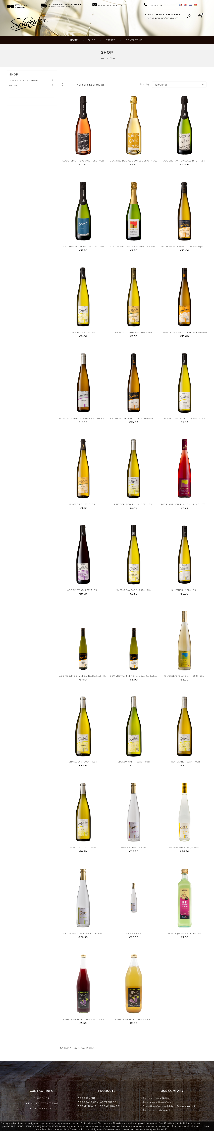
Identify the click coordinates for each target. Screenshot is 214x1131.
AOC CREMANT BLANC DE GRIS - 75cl (83, 246)
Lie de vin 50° (133, 933)
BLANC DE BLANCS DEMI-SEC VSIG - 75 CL (133, 160)
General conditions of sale (157, 1102)
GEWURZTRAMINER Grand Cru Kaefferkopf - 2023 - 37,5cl (133, 676)
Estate (110, 40)
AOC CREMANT (86, 1098)
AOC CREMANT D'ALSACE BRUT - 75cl (184, 160)
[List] (69, 84)
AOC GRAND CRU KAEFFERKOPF (97, 1102)
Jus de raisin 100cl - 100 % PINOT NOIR (83, 1019)
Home (74, 40)
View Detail (83, 171)
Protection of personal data (158, 1106)
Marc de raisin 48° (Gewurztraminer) (83, 933)
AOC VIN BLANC (87, 1106)
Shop (91, 40)
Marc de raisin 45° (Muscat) (184, 847)
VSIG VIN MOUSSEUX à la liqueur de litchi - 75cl (133, 246)
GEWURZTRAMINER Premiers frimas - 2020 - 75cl (83, 418)
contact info (42, 1091)
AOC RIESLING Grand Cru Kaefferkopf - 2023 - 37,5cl (83, 676)
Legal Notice (162, 1098)
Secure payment (186, 1106)
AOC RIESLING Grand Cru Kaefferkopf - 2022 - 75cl (184, 246)
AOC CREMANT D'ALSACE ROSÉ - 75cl (83, 160)
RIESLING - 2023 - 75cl (83, 332)
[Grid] (62, 84)
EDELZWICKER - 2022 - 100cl (134, 761)
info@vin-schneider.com (41, 1108)
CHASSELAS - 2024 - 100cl (83, 761)
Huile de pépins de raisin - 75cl (184, 933)
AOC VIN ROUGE (109, 1106)
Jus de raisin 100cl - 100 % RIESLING (133, 1019)
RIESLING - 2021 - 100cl (83, 847)
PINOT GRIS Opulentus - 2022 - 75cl (133, 504)
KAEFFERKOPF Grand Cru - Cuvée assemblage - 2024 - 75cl (133, 418)
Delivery (147, 1098)
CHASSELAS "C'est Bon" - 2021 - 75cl (184, 676)
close (206, 1126)
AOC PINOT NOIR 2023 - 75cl (83, 590)
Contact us (134, 40)
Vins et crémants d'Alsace (23, 80)
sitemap (163, 1110)
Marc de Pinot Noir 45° (133, 847)
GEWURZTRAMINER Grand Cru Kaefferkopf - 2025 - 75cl (184, 332)
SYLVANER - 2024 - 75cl (184, 590)
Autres (13, 85)
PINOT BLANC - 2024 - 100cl (184, 761)
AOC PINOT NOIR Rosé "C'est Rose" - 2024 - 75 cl (184, 504)
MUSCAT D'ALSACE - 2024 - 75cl (133, 590)
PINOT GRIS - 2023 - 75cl (83, 504)
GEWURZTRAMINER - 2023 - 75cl (133, 332)
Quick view (83, 133)
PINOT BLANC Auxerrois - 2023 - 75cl (184, 418)
